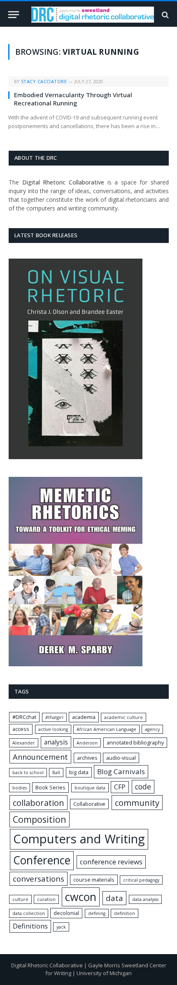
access (20, 729)
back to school (28, 772)
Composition (39, 819)
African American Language (106, 729)
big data (78, 772)
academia (83, 717)
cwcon (80, 896)
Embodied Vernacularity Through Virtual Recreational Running (73, 99)
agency (152, 729)
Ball (56, 772)
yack (61, 927)
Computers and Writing (79, 839)
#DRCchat (24, 717)
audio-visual (121, 757)
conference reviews (111, 861)
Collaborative (89, 804)
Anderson (87, 743)
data (114, 898)
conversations (38, 878)
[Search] (164, 14)
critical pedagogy (141, 880)
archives (87, 757)
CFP (120, 787)
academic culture (123, 717)
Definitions (30, 926)
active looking (53, 729)
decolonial (66, 913)
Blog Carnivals (121, 771)
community (137, 802)
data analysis (145, 899)
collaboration (38, 802)
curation (46, 899)
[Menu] (13, 14)
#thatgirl (54, 717)
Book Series (50, 787)
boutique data (90, 788)
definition (124, 913)
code (143, 786)
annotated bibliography (135, 742)
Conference (41, 860)
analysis (56, 742)
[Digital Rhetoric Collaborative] (92, 14)
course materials (93, 879)
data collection (28, 913)
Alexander (23, 743)
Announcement (40, 757)
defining (96, 913)
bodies (19, 788)
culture (20, 899)
